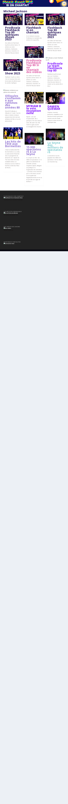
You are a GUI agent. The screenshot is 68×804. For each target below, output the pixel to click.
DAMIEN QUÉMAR (53, 107)
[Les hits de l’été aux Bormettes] (13, 133)
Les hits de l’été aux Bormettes (13, 144)
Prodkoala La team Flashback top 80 (55, 67)
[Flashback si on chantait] (34, 19)
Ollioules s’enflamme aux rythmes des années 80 (13, 101)
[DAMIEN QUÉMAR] (55, 98)
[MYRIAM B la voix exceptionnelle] (34, 97)
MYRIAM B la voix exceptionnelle (33, 109)
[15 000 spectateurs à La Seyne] (34, 138)
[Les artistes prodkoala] (11, 213)
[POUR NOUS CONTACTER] (9, 243)
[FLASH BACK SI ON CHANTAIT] (13, 198)
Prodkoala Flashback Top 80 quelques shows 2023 (12, 33)
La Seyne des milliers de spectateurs (55, 147)
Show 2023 (12, 73)
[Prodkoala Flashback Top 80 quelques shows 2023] (13, 19)
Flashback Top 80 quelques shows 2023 (54, 32)
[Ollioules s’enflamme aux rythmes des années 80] (13, 91)
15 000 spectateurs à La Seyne (33, 150)
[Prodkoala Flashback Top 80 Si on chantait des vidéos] (34, 52)
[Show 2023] (13, 65)
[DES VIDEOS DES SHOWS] (7, 228)
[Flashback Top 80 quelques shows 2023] (55, 19)
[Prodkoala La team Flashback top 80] (55, 59)
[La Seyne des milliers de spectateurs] (55, 134)
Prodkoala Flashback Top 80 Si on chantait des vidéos (34, 66)
